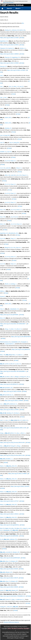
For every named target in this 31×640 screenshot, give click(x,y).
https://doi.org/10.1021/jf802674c (21, 349)
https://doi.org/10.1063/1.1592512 (9, 514)
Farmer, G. (3, 296)
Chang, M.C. (3, 606)
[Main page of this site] (2, 8)
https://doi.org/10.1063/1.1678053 (16, 70)
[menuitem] (2, 8)
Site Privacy (7, 626)
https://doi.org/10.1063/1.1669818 (9, 54)
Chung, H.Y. (23, 376)
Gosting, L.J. (13, 284)
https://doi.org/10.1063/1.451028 (12, 391)
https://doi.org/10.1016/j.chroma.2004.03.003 (12, 442)
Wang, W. (7, 247)
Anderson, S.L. (10, 395)
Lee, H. (2, 135)
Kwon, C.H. (3, 466)
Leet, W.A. (8, 168)
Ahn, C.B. (13, 528)
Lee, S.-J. (2, 420)
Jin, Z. (28, 376)
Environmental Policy (10, 634)
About (17, 8)
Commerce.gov (24, 636)
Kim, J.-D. (16, 86)
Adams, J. (2, 291)
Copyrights (4, 628)
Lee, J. (2, 86)
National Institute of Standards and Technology (3, 5)
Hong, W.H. (7, 135)
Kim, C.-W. (2, 354)
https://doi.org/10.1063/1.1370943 (9, 409)
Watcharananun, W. (5, 342)
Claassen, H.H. (4, 48)
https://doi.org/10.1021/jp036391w (9, 525)
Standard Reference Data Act (11, 622)
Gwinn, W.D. (8, 117)
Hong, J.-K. (8, 329)
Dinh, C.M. (7, 175)
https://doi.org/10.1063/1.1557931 (20, 486)
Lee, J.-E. (8, 420)
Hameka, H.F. (8, 128)
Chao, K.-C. (13, 160)
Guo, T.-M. (2, 209)
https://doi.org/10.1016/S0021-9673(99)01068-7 (13, 323)
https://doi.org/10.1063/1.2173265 (9, 37)
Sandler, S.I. (3, 151)
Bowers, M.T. (9, 387)
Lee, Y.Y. (22, 86)
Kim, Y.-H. (13, 329)
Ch (17, 217)
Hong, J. (2, 433)
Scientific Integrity (21, 634)
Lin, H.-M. (7, 160)
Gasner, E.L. (11, 48)
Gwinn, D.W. (8, 123)
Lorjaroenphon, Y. (9, 343)
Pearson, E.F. (8, 57)
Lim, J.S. (11, 86)
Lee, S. (2, 75)
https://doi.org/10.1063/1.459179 (9, 578)
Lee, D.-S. (18, 364)
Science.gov (10, 638)
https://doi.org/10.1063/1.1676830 (9, 63)
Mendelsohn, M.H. (13, 233)
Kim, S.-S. (19, 420)
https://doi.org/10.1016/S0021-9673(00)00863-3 (13, 371)
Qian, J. (14, 599)
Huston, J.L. (23, 48)
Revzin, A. (7, 284)
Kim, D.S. (2, 528)
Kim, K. (8, 364)
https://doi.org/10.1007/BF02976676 (21, 336)
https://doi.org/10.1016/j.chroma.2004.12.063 (12, 455)
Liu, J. (1, 404)
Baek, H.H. (8, 528)
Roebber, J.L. (9, 458)
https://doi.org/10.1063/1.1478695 (17, 473)
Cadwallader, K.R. (14, 309)
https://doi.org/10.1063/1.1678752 (9, 45)
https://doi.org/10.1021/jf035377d (9, 384)
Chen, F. (8, 376)
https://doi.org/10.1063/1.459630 (9, 587)
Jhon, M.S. (10, 606)
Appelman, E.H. (4, 41)
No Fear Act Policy (20, 632)
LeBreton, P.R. (13, 539)
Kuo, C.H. (8, 561)
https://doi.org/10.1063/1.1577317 (9, 501)
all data (22, 37)
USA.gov (16, 638)
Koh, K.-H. (25, 420)
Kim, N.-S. (13, 364)
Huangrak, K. (24, 342)
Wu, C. (12, 376)
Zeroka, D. (17, 413)
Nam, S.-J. (21, 354)
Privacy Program (22, 626)
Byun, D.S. (19, 528)
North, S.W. (22, 30)
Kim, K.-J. (23, 433)
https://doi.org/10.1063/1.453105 (9, 568)
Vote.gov (21, 638)
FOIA (27, 632)
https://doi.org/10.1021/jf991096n (9, 536)
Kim (23, 23)
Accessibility (14, 626)
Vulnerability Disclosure (8, 632)
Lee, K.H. (9, 151)
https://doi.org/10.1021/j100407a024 (10, 558)
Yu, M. (1, 539)
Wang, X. (17, 376)
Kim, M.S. (14, 466)
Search (9, 8)
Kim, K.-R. (2, 318)
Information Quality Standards (11, 636)
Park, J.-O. (15, 354)
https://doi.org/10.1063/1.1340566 (13, 400)
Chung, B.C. (13, 446)
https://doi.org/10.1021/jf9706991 (9, 314)
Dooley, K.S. (8, 30)
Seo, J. (18, 433)
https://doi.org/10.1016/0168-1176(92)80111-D (12, 596)
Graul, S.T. (2, 590)
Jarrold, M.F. (9, 552)
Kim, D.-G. (13, 433)
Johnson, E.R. (15, 30)
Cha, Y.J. (2, 309)
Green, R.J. (8, 599)
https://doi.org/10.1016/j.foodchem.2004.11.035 (13, 427)
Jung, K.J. (25, 528)
